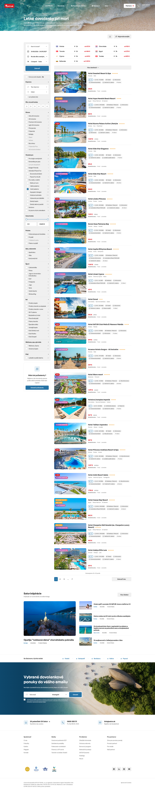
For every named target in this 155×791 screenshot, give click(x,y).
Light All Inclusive (34, 125)
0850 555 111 (72, 721)
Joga (30, 285)
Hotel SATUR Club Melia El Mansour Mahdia (105, 324)
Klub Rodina (32, 334)
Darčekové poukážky (57, 743)
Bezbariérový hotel (34, 315)
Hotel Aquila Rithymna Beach (100, 249)
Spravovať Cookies (126, 782)
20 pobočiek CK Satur (39, 721)
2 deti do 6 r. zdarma (95, 308)
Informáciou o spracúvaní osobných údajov (36, 702)
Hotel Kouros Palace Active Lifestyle (103, 123)
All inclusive (93, 132)
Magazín (26, 749)
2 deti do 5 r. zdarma (104, 132)
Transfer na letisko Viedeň (59, 752)
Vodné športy (33, 291)
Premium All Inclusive (35, 122)
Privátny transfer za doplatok (37, 306)
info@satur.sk (109, 721)
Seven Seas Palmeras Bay (98, 224)
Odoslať (75, 695)
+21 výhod (123, 283)
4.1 (91, 230)
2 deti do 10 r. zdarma (109, 408)
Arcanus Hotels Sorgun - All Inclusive (103, 349)
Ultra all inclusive (108, 433)
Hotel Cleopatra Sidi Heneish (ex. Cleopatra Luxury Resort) (108, 526)
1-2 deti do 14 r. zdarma (114, 208)
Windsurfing (32, 294)
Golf (30, 279)
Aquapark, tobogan (35, 192)
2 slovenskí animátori (95, 82)
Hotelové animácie (35, 195)
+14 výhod (114, 132)
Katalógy (82, 756)
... (68, 579)
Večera (31, 140)
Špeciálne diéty (33, 324)
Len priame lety (33, 97)
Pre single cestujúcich (35, 158)
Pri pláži (31, 237)
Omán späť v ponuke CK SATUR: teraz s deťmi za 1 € (112, 604)
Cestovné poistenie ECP (59, 740)
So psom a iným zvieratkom (37, 210)
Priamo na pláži (107, 308)
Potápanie (32, 282)
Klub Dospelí (32, 337)
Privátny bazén (33, 303)
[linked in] (119, 769)
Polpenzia (32, 131)
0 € (28, 224)
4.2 (91, 104)
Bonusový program (85, 746)
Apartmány (32, 252)
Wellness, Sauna (34, 346)
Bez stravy (32, 143)
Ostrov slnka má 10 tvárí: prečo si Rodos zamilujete (112, 616)
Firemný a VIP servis (57, 749)
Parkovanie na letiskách (58, 746)
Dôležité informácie (85, 740)
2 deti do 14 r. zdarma (109, 107)
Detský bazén (34, 201)
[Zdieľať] (110, 36)
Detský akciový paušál (36, 204)
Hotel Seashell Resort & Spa (99, 73)
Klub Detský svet (34, 330)
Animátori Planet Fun (35, 171)
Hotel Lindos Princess (97, 199)
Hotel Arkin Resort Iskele (98, 475)
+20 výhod (118, 183)
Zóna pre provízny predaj (114, 740)
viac (84, 25)
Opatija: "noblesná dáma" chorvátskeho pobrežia (49, 639)
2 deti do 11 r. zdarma (109, 559)
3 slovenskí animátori (96, 333)
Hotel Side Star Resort (97, 174)
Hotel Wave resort (95, 374)
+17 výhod (118, 107)
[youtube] (129, 769)
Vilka (30, 255)
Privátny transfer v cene (36, 309)
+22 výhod (118, 383)
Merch (81, 759)
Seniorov (31, 207)
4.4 (91, 130)
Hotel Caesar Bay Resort (98, 500)
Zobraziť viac (121, 579)
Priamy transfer (33, 321)
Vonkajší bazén (33, 327)
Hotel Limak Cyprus (96, 274)
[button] (37, 46)
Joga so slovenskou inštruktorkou (35, 275)
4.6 (91, 155)
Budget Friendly (33, 168)
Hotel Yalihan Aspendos (98, 425)
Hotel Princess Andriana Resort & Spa (103, 450)
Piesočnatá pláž (33, 318)
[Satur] (9, 6)
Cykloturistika (33, 267)
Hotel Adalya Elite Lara (97, 550)
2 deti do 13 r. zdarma (109, 82)
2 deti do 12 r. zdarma (95, 157)
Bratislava (97, 658)
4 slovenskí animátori (96, 358)
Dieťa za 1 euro (34, 183)
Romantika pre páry (34, 162)
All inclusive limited (34, 149)
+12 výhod (118, 536)
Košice (111, 658)
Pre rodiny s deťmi (34, 180)
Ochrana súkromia (84, 743)
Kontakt (26, 752)
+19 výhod (118, 82)
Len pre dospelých (34, 165)
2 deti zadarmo (34, 189)
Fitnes (30, 270)
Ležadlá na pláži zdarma (109, 157)
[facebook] (114, 769)
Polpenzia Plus (33, 146)
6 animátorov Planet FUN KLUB (98, 208)
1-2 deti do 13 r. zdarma (109, 484)
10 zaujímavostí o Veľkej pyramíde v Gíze (108, 640)
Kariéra (26, 746)
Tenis (30, 288)
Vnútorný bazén (33, 349)
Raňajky (31, 134)
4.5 (91, 79)
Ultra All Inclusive (34, 116)
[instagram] (124, 769)
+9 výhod (115, 308)
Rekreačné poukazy (85, 749)
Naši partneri (111, 749)
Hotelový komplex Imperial (99, 400)
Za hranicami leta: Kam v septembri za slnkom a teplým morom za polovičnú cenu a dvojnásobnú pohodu (111, 628)
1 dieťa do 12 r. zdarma (109, 536)
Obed (30, 137)
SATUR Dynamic (84, 752)
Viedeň (66, 658)
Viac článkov (124, 595)
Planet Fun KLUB (35, 177)
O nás (25, 740)
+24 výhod (104, 260)
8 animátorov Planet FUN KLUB (98, 283)
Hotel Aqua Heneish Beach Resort (101, 98)
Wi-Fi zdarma (33, 312)
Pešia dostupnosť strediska (37, 234)
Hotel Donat (93, 299)
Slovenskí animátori (36, 174)
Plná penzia (32, 128)
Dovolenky (61, 6)
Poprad (125, 658)
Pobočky (26, 743)
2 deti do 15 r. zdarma (109, 183)
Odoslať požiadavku (37, 388)
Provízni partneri (112, 743)
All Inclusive (32, 119)
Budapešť (81, 658)
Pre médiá (110, 746)
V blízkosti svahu (34, 240)
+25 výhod (124, 208)
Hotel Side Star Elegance (98, 149)
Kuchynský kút (33, 258)
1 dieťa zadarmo (34, 186)
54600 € (42, 224)
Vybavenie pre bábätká (37, 198)
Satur (106, 6)
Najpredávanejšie (123, 36)
